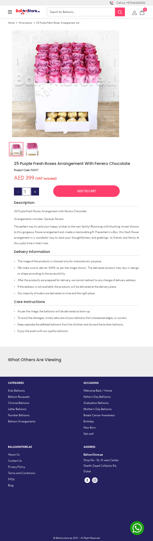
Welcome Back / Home (97, 390)
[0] (142, 12)
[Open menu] (10, 12)
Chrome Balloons (18, 403)
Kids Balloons (16, 390)
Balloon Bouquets (19, 396)
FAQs (11, 479)
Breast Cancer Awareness (99, 415)
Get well (88, 433)
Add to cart (86, 191)
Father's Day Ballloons (97, 396)
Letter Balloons (17, 409)
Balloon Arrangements (22, 421)
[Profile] (134, 12)
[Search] (120, 12)
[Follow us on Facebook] (87, 480)
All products (25, 22)
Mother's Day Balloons (97, 409)
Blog (11, 485)
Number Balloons (18, 415)
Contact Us (15, 460)
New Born (89, 427)
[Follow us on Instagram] (95, 480)
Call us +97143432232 (131, 2)
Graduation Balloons (96, 403)
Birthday (88, 421)
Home (11, 22)
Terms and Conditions (21, 473)
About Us (14, 454)
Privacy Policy (16, 466)
